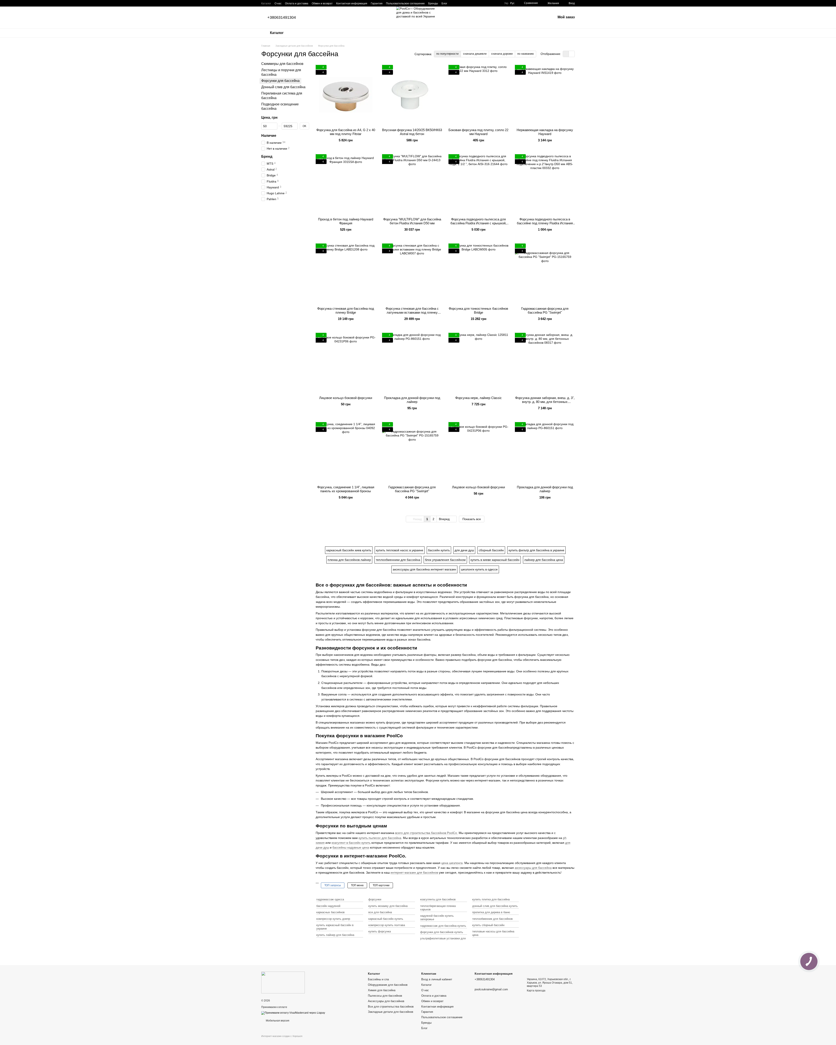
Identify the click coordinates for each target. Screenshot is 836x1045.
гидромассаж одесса (330, 899)
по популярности (447, 53)
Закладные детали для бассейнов (390, 1011)
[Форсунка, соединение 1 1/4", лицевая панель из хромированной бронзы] (346, 452)
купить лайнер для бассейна (335, 935)
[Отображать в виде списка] (572, 54)
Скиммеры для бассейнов (282, 64)
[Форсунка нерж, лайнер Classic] (478, 363)
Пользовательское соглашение (405, 3)
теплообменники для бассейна (398, 559)
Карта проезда (536, 990)
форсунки (374, 899)
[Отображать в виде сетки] (566, 54)
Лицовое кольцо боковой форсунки (345, 398)
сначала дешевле (475, 53)
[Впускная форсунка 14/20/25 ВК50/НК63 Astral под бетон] (412, 95)
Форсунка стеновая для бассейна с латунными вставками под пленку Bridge (412, 312)
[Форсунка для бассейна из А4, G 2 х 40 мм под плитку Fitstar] (346, 95)
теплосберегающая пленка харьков (438, 907)
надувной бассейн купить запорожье (437, 917)
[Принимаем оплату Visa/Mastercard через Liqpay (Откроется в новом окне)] (293, 1012)
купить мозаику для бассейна (388, 906)
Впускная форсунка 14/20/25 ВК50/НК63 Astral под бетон (412, 132)
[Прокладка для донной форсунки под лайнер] (412, 363)
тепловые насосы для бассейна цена (493, 933)
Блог (444, 3)
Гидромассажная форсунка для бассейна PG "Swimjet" (544, 310)
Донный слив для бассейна (283, 87)
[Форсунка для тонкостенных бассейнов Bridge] (478, 273)
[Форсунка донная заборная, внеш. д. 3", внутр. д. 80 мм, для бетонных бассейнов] (545, 363)
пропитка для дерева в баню (491, 912)
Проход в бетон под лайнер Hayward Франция (345, 221)
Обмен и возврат (322, 3)
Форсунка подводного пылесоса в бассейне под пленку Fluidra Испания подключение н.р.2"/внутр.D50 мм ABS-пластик (545, 225)
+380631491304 (281, 17)
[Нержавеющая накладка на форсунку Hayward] (545, 95)
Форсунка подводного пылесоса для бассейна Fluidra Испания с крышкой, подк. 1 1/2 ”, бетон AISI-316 (478, 223)
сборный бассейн (491, 550)
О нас (278, 3)
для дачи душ (464, 550)
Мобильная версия (277, 1020)
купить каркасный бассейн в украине (335, 926)
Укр (506, 3)
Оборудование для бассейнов (388, 984)
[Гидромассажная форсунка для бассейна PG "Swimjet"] (545, 273)
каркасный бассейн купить (385, 918)
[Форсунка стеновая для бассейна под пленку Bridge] (346, 273)
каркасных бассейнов (330, 912)
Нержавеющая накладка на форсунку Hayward (545, 132)
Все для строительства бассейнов (391, 1006)
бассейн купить (439, 550)
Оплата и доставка (296, 3)
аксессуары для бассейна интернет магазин (424, 569)
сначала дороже (502, 53)
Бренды (433, 3)
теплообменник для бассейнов (492, 918)
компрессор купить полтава (386, 925)
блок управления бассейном (445, 559)
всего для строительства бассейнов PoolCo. (426, 833)
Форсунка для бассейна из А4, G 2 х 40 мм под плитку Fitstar (345, 132)
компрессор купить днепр (333, 918)
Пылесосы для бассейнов (385, 995)
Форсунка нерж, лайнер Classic (478, 398)
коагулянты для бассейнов (438, 899)
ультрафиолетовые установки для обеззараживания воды (443, 940)
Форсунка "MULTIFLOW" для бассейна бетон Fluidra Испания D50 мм (412, 221)
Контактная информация (351, 3)
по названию (525, 53)
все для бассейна (380, 912)
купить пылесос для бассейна (380, 838)
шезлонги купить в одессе (479, 569)
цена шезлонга (452, 863)
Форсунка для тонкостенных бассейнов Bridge (478, 310)
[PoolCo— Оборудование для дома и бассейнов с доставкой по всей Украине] (283, 982)
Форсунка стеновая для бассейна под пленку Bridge (345, 310)
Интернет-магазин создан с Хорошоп (281, 1036)
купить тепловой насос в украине (399, 550)
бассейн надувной (328, 906)
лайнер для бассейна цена (543, 559)
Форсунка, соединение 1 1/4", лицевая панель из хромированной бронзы (345, 489)
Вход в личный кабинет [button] (436, 979)
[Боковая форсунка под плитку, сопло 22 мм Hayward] (478, 95)
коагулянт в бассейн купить (351, 842)
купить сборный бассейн (488, 925)
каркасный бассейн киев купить (348, 550)
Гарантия (377, 3)
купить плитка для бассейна (491, 899)
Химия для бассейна (381, 990)
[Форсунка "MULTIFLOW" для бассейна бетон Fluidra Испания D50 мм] (412, 184)
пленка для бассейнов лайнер (349, 559)
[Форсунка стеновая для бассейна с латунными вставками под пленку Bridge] (412, 273)
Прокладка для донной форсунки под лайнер (412, 400)
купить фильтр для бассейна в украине (536, 550)
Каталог (266, 3)
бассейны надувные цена (350, 847)
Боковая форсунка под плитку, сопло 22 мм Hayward (478, 132)
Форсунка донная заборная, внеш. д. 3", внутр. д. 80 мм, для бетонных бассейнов (545, 402)
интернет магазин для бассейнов (414, 872)
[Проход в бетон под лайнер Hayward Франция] (346, 184)
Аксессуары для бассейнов (386, 1001)
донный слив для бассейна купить (495, 906)
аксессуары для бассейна (533, 867)
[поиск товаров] (571, 32)
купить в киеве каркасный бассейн (494, 559)
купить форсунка (379, 931)
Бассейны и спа (378, 979)
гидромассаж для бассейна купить (443, 925)
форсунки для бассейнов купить (441, 932)
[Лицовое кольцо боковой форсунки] (346, 363)
